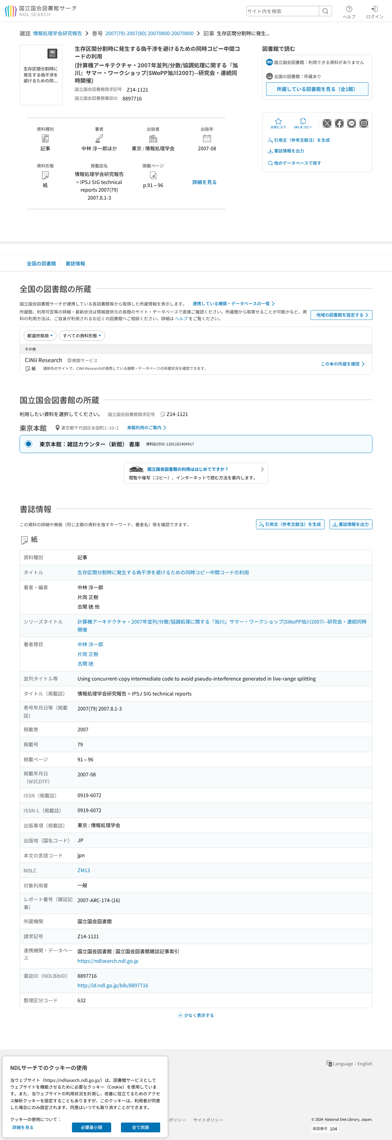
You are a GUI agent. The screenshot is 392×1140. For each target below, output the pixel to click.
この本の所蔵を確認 (340, 364)
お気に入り (278, 127)
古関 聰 (85, 663)
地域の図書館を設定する (340, 315)
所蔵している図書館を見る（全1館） (317, 88)
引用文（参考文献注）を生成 (302, 140)
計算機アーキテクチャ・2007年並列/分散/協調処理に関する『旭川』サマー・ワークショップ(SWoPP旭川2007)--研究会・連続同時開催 (222, 625)
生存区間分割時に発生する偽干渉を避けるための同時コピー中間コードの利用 (163, 572)
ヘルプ (349, 16)
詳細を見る (204, 182)
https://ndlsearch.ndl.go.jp (107, 960)
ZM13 (83, 870)
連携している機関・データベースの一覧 (231, 303)
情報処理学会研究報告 (57, 33)
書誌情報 (75, 263)
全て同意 (140, 1127)
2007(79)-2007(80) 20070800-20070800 (149, 33)
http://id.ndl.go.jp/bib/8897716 (112, 985)
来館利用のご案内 (144, 427)
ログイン (374, 16)
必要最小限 (91, 1127)
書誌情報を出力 (289, 151)
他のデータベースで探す (297, 163)
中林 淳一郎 (90, 644)
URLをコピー (303, 127)
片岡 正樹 (87, 654)
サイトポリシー (208, 1120)
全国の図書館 (41, 263)
